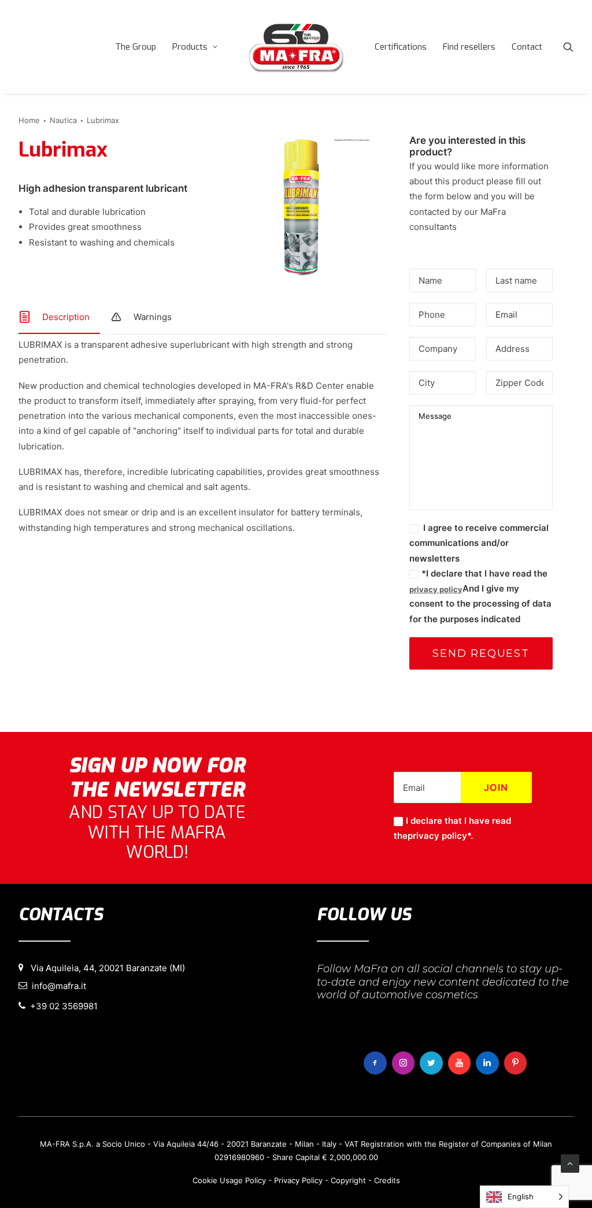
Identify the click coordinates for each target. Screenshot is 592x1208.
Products (190, 47)
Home (29, 120)
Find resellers (469, 47)
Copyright (348, 1180)
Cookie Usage (218, 1180)
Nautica (63, 120)
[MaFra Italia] (296, 47)
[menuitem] (135, 47)
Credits (387, 1180)
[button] (568, 47)
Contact (527, 47)
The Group (135, 47)
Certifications (401, 47)
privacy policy (435, 589)
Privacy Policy (298, 1180)
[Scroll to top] (570, 1162)
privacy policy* (439, 835)
